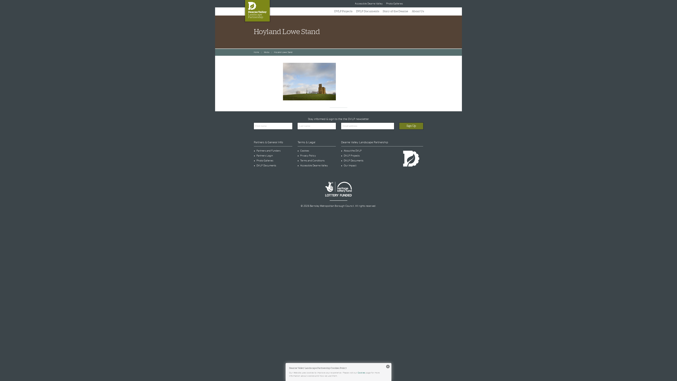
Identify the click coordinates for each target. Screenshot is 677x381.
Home (256, 52)
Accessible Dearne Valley (369, 3)
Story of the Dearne (395, 11)
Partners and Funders (268, 151)
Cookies (304, 151)
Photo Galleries (394, 3)
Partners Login (265, 156)
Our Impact (350, 165)
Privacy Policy (308, 156)
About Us (418, 11)
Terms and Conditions (312, 160)
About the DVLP (353, 151)
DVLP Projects (343, 11)
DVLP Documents (367, 11)
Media (266, 52)
